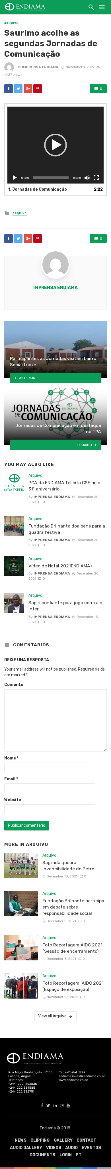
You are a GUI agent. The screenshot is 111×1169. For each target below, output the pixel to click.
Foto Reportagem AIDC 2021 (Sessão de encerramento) (72, 948)
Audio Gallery (26, 1147)
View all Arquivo (52, 1016)
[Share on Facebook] (8, 88)
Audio (71, 1147)
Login (65, 1154)
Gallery (63, 1140)
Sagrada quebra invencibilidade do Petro (68, 865)
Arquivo (11, 23)
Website (12, 799)
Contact (86, 1140)
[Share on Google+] (28, 88)
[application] (55, 145)
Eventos (91, 1147)
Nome (11, 758)
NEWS (20, 1140)
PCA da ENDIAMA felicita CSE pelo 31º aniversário (64, 486)
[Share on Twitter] (18, 88)
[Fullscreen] (96, 178)
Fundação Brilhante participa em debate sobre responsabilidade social (73, 907)
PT (78, 1154)
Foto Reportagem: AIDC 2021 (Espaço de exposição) (73, 986)
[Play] (15, 178)
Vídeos (53, 1147)
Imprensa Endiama (40, 67)
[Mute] (87, 178)
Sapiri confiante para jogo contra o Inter (65, 606)
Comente (13, 684)
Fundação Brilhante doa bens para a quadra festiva (66, 529)
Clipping (40, 1140)
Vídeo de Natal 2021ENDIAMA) (60, 566)
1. (37, 189)
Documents (42, 1154)
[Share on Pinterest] (37, 88)
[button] (55, 145)
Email (11, 779)
